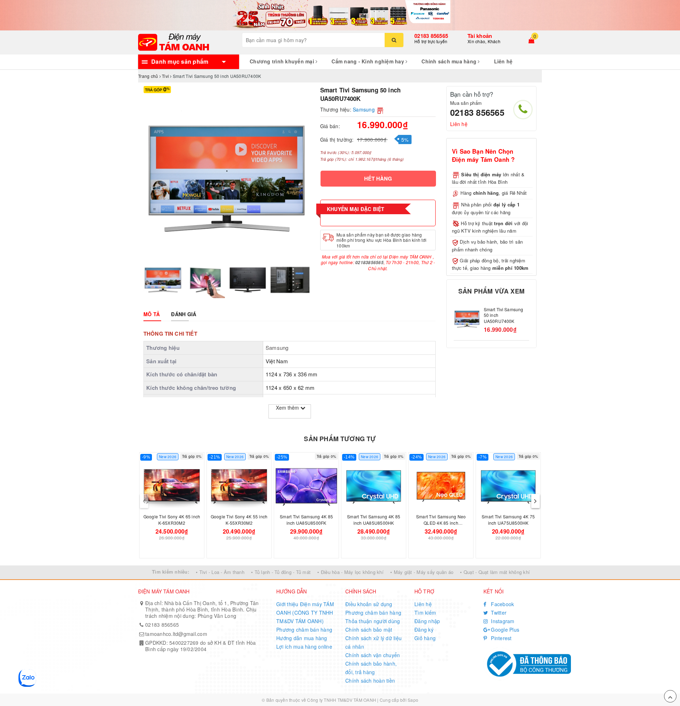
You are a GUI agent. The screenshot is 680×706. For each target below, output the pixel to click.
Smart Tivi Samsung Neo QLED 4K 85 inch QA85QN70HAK (441, 522)
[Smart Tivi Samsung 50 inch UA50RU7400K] (467, 319)
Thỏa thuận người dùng (372, 621)
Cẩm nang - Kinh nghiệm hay (369, 61)
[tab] (151, 314)
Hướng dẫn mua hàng (301, 638)
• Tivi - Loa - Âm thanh (220, 572)
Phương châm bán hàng (304, 629)
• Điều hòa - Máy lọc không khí (350, 572)
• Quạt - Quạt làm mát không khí (495, 572)
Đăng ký (424, 629)
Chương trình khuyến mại (283, 61)
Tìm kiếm (425, 612)
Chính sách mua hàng (449, 61)
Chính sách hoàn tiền (370, 680)
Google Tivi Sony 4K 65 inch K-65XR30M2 (171, 519)
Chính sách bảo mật (368, 629)
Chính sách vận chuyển (372, 655)
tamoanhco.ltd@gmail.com (176, 633)
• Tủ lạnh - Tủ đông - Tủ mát (281, 572)
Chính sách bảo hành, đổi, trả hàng (371, 668)
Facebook (501, 604)
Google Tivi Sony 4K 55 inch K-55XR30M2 (239, 519)
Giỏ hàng (425, 638)
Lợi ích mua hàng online (304, 646)
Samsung (364, 109)
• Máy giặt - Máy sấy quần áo (421, 572)
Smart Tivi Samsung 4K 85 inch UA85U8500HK (373, 519)
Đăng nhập (427, 621)
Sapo (413, 700)
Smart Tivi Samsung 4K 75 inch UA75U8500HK (508, 519)
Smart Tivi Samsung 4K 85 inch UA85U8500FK (306, 519)
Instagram (502, 621)
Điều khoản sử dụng (368, 604)
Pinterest (500, 638)
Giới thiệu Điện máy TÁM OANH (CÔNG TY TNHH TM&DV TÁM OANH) (305, 612)
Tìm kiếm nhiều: (170, 571)
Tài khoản (480, 36)
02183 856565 (431, 36)
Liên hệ (503, 61)
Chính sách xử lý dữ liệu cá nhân (373, 642)
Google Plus (504, 629)
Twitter (497, 612)
